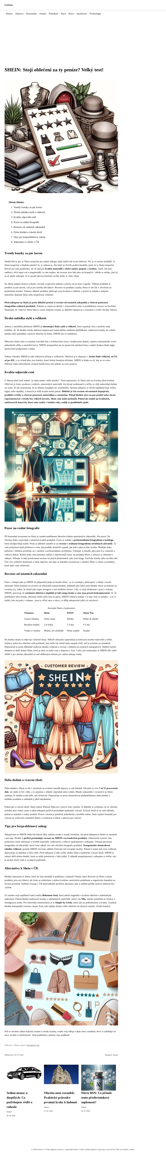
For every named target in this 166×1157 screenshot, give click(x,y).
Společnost (82, 13)
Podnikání (53, 13)
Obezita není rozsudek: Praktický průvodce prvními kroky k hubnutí (60, 1097)
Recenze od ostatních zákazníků (29, 227)
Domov (9, 13)
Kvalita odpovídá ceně (25, 217)
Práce (63, 13)
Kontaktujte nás (33, 1045)
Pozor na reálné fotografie (26, 222)
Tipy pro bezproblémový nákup (29, 237)
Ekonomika (31, 13)
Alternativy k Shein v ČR (26, 242)
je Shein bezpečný (30, 261)
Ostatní (42, 13)
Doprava (19, 13)
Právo (71, 13)
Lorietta (9, 5)
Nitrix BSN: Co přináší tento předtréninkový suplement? (96, 1097)
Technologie (95, 13)
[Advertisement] (83, 35)
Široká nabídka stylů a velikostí (29, 212)
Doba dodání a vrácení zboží (28, 232)
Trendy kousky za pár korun (28, 207)
